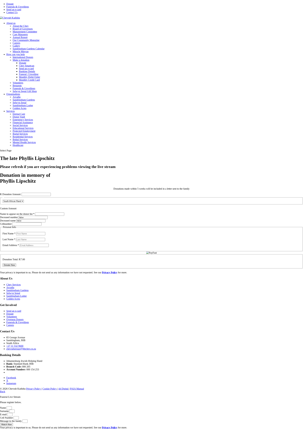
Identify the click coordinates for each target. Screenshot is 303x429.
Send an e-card (13, 9)
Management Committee (25, 31)
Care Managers (20, 34)
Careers (16, 43)
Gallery (16, 45)
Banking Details (27, 71)
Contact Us (12, 12)
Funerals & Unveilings (17, 6)
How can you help (15, 54)
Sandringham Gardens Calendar (29, 48)
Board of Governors (23, 28)
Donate (10, 4)
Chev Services (13, 284)
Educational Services (23, 128)
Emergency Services (23, 119)
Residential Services (23, 136)
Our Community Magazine (26, 40)
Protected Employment (24, 131)
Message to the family (11, 421)
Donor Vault (19, 116)
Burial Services (20, 133)
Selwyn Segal (19, 102)
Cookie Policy (49, 388)
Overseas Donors (15, 319)
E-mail (3, 414)
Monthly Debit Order (29, 77)
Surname (4, 411)
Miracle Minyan (21, 51)
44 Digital (63, 388)
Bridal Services (20, 139)
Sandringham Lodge (23, 105)
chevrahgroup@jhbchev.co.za (21, 348)
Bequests (17, 85)
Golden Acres (19, 108)
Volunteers (18, 82)
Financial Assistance (23, 122)
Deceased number (9, 217)
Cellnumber (6, 224)
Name (3, 407)
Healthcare (18, 145)
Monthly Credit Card (29, 80)
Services (10, 111)
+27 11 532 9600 (14, 346)
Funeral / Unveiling (28, 74)
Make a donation (21, 60)
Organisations (13, 94)
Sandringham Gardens (24, 99)
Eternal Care (19, 114)
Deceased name (8, 220)
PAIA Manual (77, 388)
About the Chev (21, 26)
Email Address (11, 245)
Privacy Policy (33, 388)
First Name (9, 233)
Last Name (9, 239)
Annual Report (20, 37)
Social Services (20, 125)
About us (10, 23)
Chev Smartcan (26, 65)
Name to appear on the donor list (17, 214)
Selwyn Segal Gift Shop (25, 91)
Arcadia (17, 97)
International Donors (23, 57)
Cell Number (7, 417)
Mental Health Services (24, 142)
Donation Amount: (11, 194)
